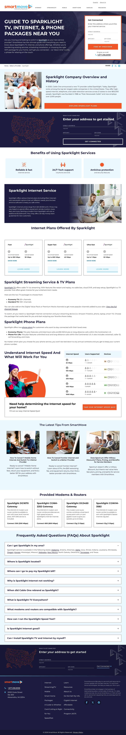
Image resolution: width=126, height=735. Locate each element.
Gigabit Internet (70, 700)
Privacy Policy (78, 732)
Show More (12, 261)
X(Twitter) (92, 702)
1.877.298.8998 (104, 55)
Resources (102, 7)
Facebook (86, 702)
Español (95, 2)
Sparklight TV (10, 288)
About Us (103, 2)
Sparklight (43, 40)
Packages (49, 700)
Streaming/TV (51, 7)
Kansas (17, 552)
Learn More (23, 269)
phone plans (27, 327)
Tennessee (84, 552)
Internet (38, 7)
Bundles (90, 7)
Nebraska (43, 552)
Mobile (64, 7)
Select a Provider (15, 66)
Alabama (55, 550)
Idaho (77, 550)
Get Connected (103, 666)
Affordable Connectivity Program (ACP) (70, 709)
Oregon (10, 552)
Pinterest (98, 702)
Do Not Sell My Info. (72, 696)
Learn (66, 683)
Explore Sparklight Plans (83, 106)
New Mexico (52, 552)
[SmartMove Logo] (18, 7)
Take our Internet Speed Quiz (99, 407)
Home (6, 66)
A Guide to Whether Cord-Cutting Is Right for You (53, 709)
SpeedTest (49, 718)
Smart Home (77, 7)
